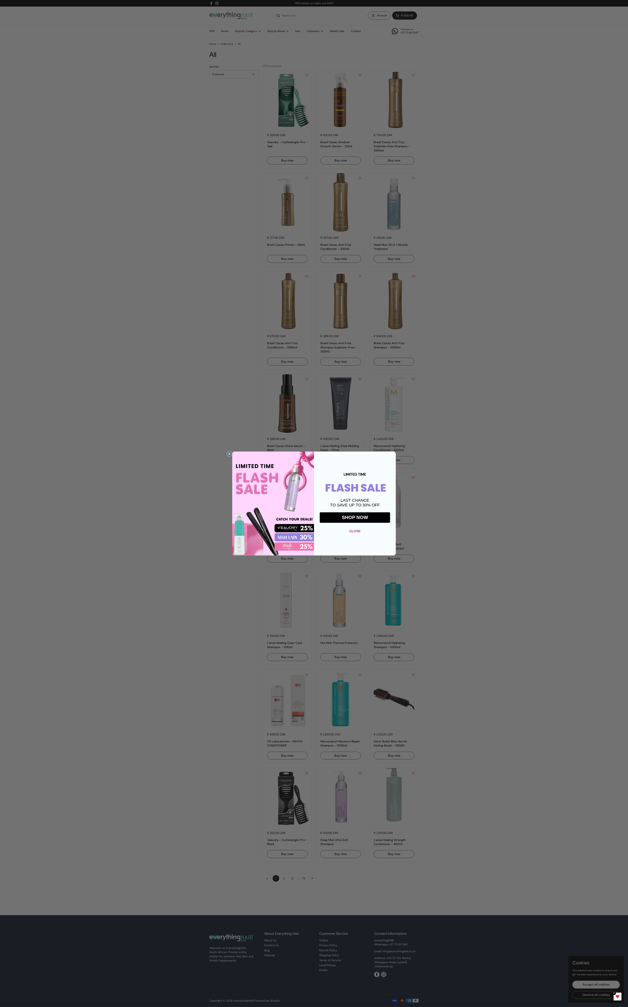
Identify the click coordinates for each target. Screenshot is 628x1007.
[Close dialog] (229, 454)
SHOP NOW (355, 517)
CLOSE (354, 531)
